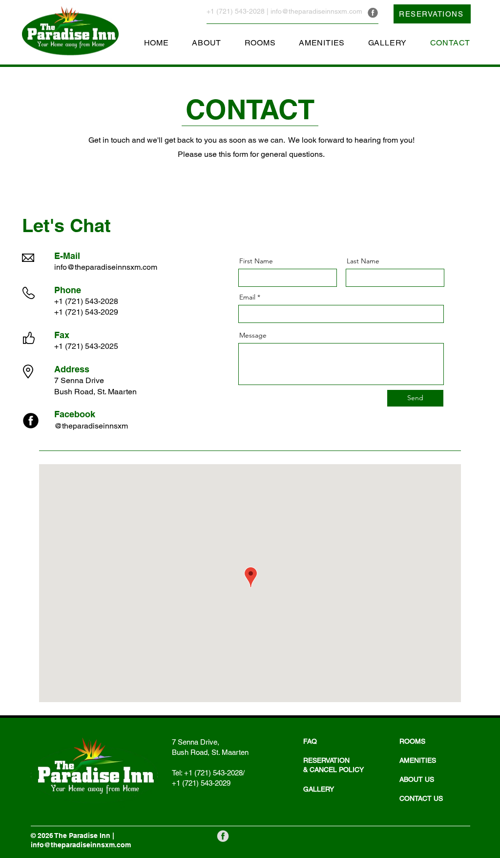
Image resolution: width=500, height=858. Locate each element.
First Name (256, 260)
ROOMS (412, 741)
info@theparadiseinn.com (105, 267)
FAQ (310, 741)
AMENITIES (417, 760)
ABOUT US (416, 779)
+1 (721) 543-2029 (86, 312)
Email (247, 297)
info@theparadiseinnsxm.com (316, 11)
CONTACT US (421, 798)
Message (253, 335)
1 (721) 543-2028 (86, 301)
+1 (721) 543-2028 (236, 11)
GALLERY (318, 789)
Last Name (363, 260)
